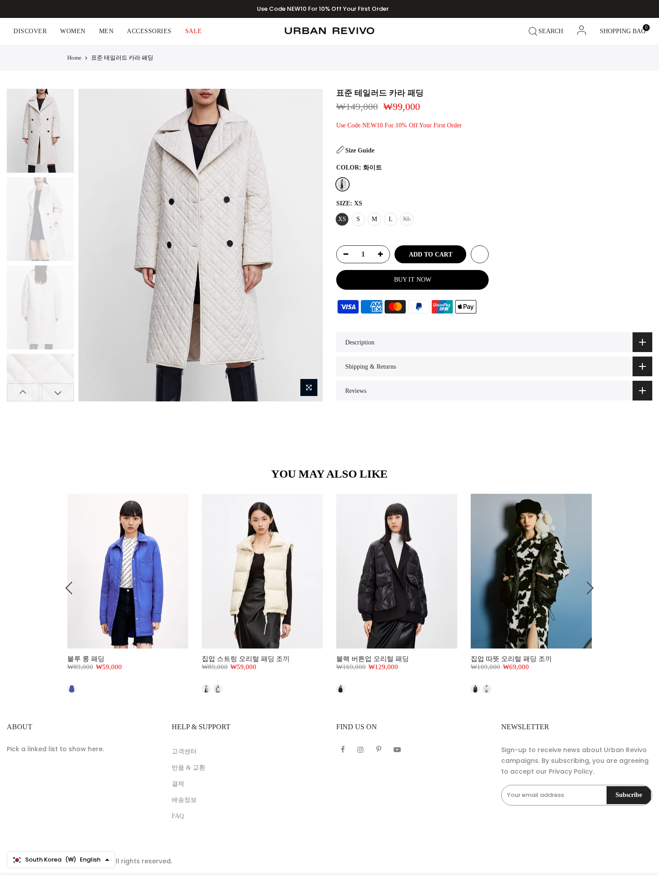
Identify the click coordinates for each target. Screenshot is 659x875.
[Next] (307, 245)
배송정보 (184, 800)
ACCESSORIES (149, 31)
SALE (193, 31)
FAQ (178, 816)
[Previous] (93, 245)
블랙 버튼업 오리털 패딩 (372, 658)
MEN (106, 31)
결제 (178, 783)
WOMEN (73, 31)
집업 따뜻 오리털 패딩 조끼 (511, 658)
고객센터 (184, 751)
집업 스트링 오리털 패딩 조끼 (246, 658)
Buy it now (412, 279)
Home (74, 57)
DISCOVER (30, 31)
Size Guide (359, 150)
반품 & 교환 (188, 767)
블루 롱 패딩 (85, 658)
